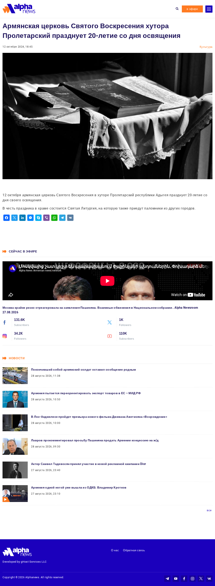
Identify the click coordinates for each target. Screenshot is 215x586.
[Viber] (46, 218)
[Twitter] (14, 218)
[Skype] (38, 218)
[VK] (70, 218)
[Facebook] (6, 218)
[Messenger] (30, 218)
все (209, 510)
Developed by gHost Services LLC (25, 561)
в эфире (192, 9)
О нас (115, 550)
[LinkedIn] (22, 218)
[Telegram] (62, 218)
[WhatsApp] (54, 218)
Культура (206, 46)
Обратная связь (134, 550)
